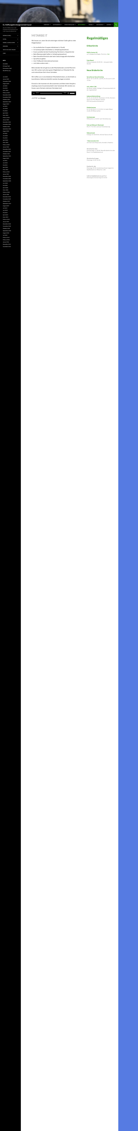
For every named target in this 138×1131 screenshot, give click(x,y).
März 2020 (5, 190)
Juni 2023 (5, 108)
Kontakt (109, 24)
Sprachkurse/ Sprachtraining (95, 77)
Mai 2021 (5, 165)
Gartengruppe (91, 117)
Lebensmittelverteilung (93, 96)
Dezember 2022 (7, 122)
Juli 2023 (5, 106)
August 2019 (6, 205)
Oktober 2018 (6, 228)
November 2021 (7, 151)
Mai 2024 (5, 88)
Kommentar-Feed (7, 68)
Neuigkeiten (99, 24)
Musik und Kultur (69, 24)
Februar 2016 (6, 239)
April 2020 (5, 187)
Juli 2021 (5, 160)
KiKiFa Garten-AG (92, 52)
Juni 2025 (5, 76)
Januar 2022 (6, 147)
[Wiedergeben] (34, 93)
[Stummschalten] (68, 93)
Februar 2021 (6, 172)
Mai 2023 (5, 110)
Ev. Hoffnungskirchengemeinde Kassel (17, 25)
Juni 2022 (5, 135)
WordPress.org (6, 70)
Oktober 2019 (6, 201)
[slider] (72, 93)
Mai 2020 (5, 185)
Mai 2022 (5, 138)
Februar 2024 (6, 92)
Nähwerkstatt (91, 133)
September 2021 (7, 156)
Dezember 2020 (7, 176)
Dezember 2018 (7, 224)
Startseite (46, 24)
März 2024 (5, 90)
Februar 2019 (6, 219)
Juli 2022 (5, 133)
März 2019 (5, 217)
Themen (91, 24)
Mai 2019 (5, 212)
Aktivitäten (81, 24)
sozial (4, 39)
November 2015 (7, 246)
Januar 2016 (6, 242)
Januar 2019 (6, 221)
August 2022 (6, 131)
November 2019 (7, 199)
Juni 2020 (5, 183)
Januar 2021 (6, 174)
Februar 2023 (6, 117)
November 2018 (7, 226)
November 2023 (7, 97)
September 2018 (7, 230)
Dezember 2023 (7, 95)
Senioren (5, 46)
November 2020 (7, 178)
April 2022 (5, 140)
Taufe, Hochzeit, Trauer (9, 49)
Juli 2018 (5, 235)
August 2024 (6, 83)
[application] (54, 93)
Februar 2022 (6, 144)
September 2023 (7, 101)
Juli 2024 (5, 86)
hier (108, 54)
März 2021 (5, 169)
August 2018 (6, 233)
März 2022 (5, 142)
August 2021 (6, 158)
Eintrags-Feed (6, 66)
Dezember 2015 (7, 244)
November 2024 (7, 81)
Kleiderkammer (91, 107)
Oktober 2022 (6, 126)
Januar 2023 (6, 119)
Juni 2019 (5, 210)
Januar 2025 (6, 79)
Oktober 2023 (6, 99)
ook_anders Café (91, 86)
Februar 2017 (6, 237)
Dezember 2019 (7, 196)
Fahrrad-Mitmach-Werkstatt (95, 125)
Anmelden (5, 63)
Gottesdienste (57, 24)
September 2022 (7, 129)
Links (4, 53)
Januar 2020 (6, 194)
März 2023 (5, 115)
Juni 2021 (5, 162)
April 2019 (5, 215)
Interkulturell (7, 35)
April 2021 (5, 167)
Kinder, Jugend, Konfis (9, 42)
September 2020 (7, 181)
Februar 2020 (6, 192)
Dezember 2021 (7, 149)
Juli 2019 (5, 208)
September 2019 (7, 203)
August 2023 (6, 104)
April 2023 (5, 113)
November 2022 (7, 124)
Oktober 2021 (6, 153)
